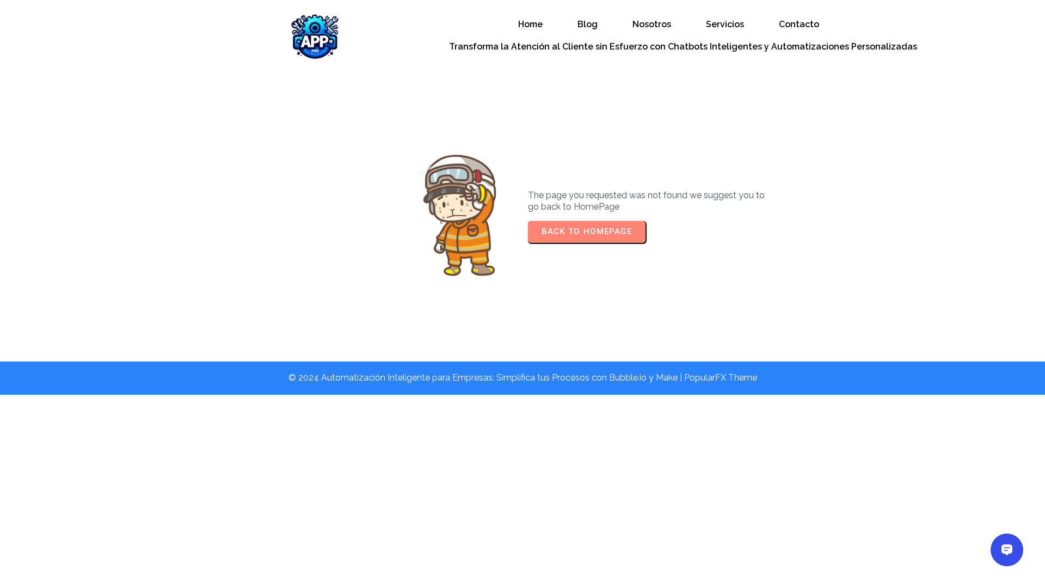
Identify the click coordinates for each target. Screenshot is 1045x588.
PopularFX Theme (720, 377)
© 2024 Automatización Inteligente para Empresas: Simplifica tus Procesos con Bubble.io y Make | (486, 377)
